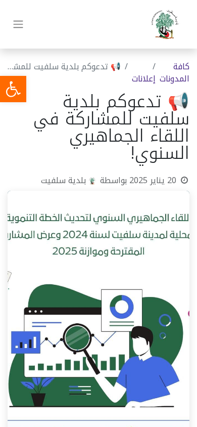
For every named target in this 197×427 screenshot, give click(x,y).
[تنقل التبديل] (18, 24)
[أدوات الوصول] (13, 89)
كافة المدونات (174, 73)
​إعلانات (144, 79)
